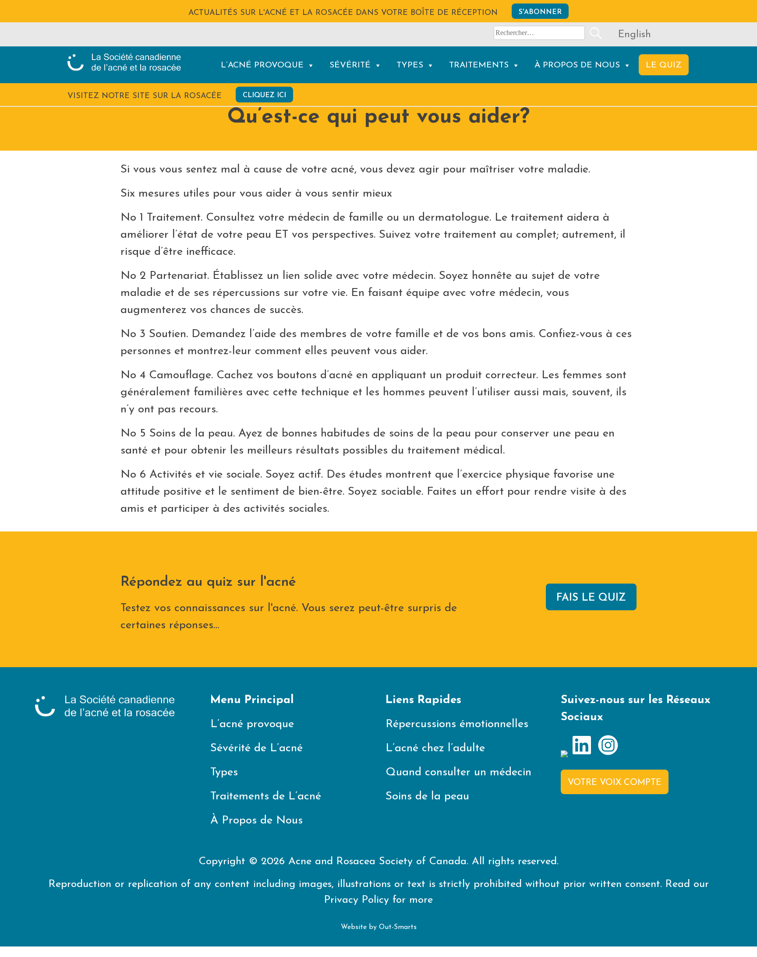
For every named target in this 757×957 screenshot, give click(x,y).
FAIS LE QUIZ (591, 598)
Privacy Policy (356, 900)
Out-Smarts (398, 927)
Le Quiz (664, 65)
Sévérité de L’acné (256, 748)
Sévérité (350, 65)
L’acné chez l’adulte (435, 748)
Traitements (479, 65)
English (634, 35)
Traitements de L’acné (265, 796)
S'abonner (540, 12)
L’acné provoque (262, 65)
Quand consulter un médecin (458, 772)
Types (409, 65)
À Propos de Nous (577, 65)
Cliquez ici (264, 95)
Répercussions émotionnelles (457, 724)
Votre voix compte (614, 782)
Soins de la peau (427, 796)
